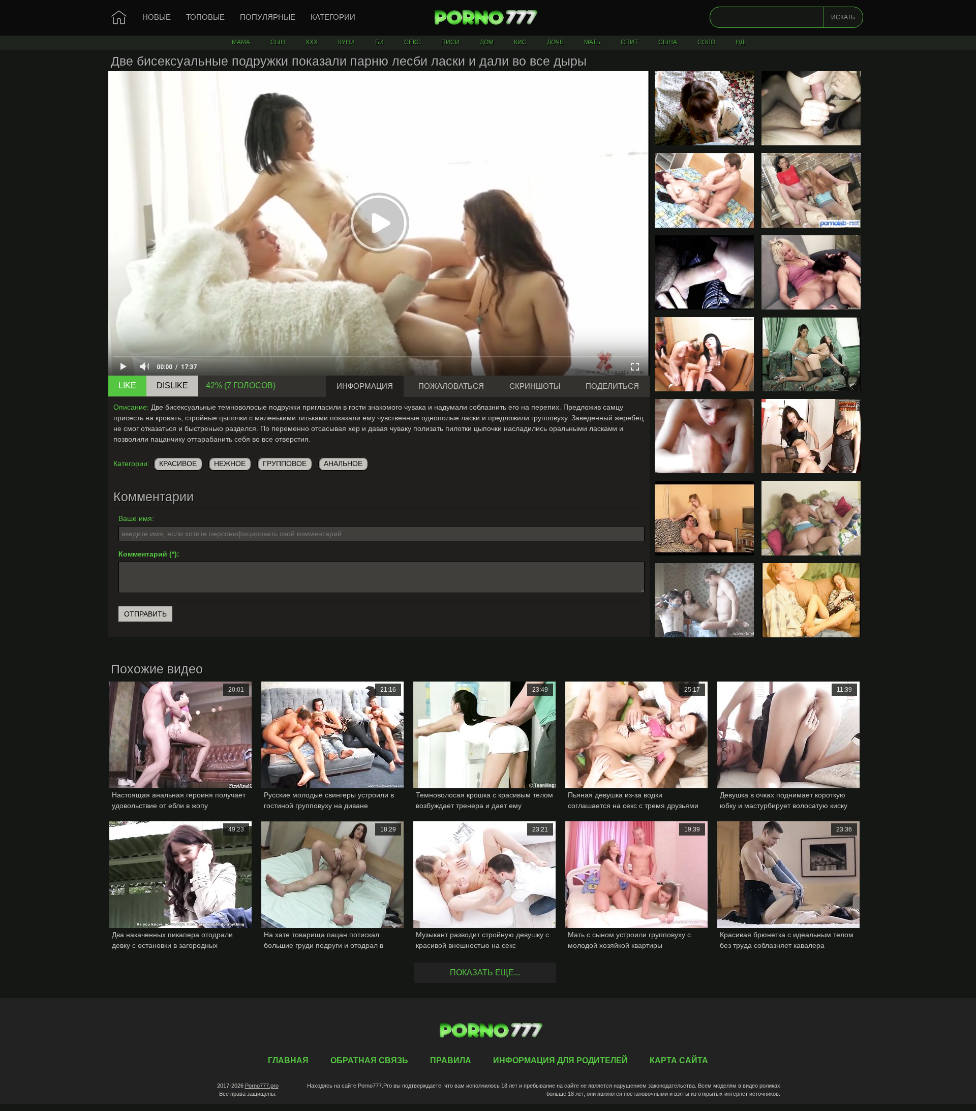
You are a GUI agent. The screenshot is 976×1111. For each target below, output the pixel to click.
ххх (312, 42)
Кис (520, 42)
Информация (365, 386)
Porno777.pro (262, 1086)
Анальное (343, 463)
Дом (487, 42)
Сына (667, 42)
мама (241, 42)
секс (412, 42)
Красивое (178, 463)
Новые (156, 17)
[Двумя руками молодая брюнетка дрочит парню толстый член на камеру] (704, 436)
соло (706, 42)
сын (277, 42)
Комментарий (142, 554)
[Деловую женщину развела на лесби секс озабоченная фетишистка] (811, 354)
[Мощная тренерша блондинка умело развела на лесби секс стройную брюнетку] (811, 272)
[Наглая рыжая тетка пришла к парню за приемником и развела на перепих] (704, 190)
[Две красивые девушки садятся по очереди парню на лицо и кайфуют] (811, 436)
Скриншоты (534, 386)
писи (450, 42)
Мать (592, 42)
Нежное (230, 463)
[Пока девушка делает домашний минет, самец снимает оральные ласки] (704, 272)
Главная (488, 18)
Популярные (267, 17)
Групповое (285, 463)
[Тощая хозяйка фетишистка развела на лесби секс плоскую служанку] (811, 190)
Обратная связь (369, 1060)
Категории (333, 17)
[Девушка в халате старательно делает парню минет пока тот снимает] (704, 108)
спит (629, 42)
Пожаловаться (451, 386)
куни (346, 42)
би (379, 42)
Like (127, 385)
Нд (740, 42)
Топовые (205, 17)
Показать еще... (485, 972)
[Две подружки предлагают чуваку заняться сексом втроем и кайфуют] (704, 354)
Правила (450, 1060)
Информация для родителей (560, 1060)
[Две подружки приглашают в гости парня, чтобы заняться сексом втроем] (811, 518)
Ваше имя (135, 518)
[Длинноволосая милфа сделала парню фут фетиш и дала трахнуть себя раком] (811, 600)
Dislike (172, 385)
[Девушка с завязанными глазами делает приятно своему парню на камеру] (811, 108)
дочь (555, 42)
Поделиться (612, 386)
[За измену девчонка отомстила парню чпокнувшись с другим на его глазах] (704, 600)
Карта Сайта (679, 1060)
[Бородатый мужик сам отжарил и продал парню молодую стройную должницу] (704, 518)
